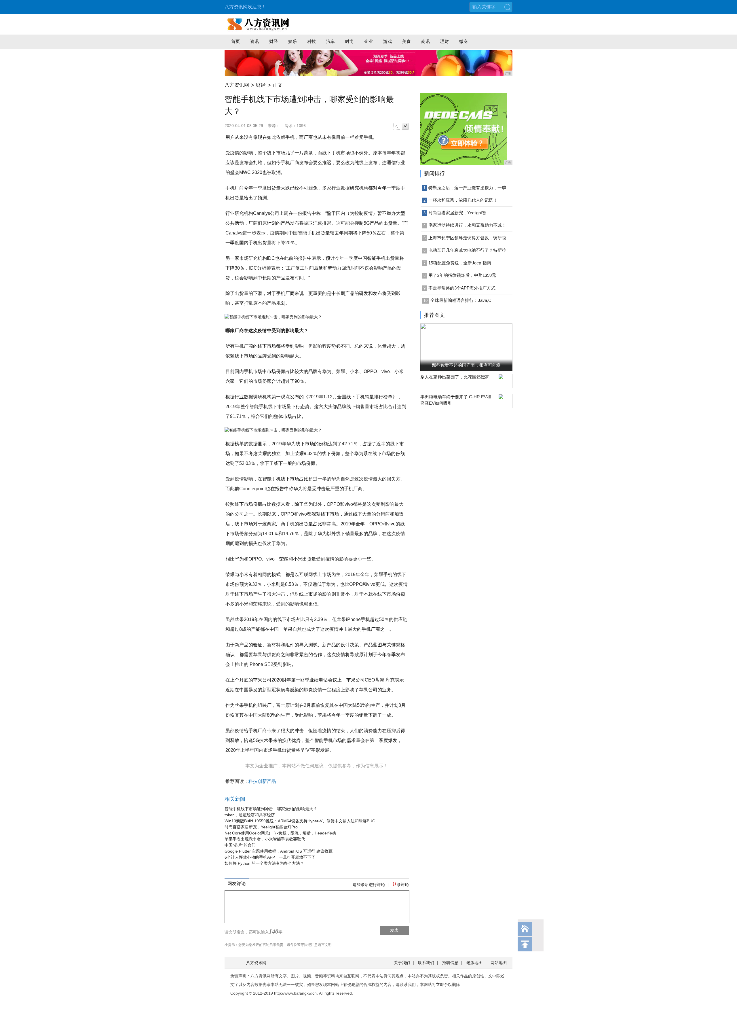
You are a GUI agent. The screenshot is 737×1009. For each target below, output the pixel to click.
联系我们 (426, 962)
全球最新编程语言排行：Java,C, (461, 300)
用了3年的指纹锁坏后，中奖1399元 (462, 275)
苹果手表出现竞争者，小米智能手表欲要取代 (265, 839)
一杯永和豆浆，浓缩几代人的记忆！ (462, 200)
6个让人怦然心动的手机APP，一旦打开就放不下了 (270, 857)
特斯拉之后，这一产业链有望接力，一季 (467, 187)
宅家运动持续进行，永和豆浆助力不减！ (467, 225)
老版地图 (474, 962)
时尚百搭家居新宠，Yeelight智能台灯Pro (261, 827)
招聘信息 (450, 962)
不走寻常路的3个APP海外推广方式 (461, 287)
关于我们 (402, 962)
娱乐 (292, 41)
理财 (444, 41)
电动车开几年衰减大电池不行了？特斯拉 (467, 250)
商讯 (425, 41)
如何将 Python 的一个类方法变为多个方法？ (264, 863)
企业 (368, 41)
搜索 (507, 7)
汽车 (330, 41)
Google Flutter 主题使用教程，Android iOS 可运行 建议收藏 (279, 851)
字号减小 (396, 126)
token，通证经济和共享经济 (250, 815)
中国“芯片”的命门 (240, 845)
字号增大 (405, 126)
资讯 (254, 41)
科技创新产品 (262, 781)
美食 (406, 41)
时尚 (349, 41)
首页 (235, 41)
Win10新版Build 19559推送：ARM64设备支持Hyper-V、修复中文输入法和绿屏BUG (300, 821)
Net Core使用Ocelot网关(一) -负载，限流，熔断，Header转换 (280, 833)
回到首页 (525, 929)
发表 (394, 930)
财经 (273, 41)
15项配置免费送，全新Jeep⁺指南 (459, 262)
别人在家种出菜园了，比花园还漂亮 (454, 376)
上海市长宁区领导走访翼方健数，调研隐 (467, 237)
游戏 (387, 41)
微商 (463, 41)
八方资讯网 (237, 85)
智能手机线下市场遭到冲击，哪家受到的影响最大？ (271, 809)
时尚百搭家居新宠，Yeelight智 (457, 212)
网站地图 (499, 962)
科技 (311, 41)
